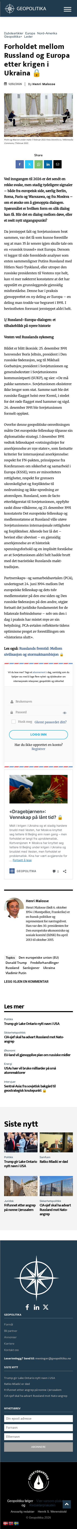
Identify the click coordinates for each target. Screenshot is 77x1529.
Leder (28, 36)
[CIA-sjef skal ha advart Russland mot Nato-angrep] (56, 1186)
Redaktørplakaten (42, 1505)
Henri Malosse (43, 84)
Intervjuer (10, 1081)
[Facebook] (20, 164)
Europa (30, 33)
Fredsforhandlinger (44, 963)
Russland (12, 968)
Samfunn (45, 1157)
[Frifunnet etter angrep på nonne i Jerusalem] (21, 1186)
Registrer (38, 749)
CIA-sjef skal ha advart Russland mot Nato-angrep (34, 1039)
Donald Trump (16, 963)
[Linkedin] (48, 164)
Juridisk (9, 1201)
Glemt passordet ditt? (51, 722)
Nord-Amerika (47, 33)
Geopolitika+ (13, 36)
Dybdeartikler (13, 33)
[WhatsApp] (38, 164)
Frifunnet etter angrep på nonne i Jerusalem (20, 1207)
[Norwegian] (11, 1523)
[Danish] (5, 1523)
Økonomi (9, 1050)
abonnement (39, 672)
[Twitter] (29, 164)
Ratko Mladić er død (54, 1162)
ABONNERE (38, 1446)
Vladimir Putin (16, 973)
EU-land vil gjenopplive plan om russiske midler (37, 1055)
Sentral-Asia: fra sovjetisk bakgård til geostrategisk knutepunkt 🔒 (30, 1088)
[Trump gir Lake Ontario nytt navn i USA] (21, 1142)
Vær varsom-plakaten (52, 1501)
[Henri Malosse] (14, 920)
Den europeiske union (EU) (39, 957)
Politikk (8, 1019)
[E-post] (57, 164)
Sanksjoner (31, 968)
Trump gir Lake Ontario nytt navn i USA (31, 1024)
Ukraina (49, 968)
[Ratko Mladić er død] (56, 1142)
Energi (8, 1064)
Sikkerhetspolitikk (15, 1032)
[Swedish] (16, 1523)
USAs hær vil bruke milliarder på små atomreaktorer (30, 1070)
